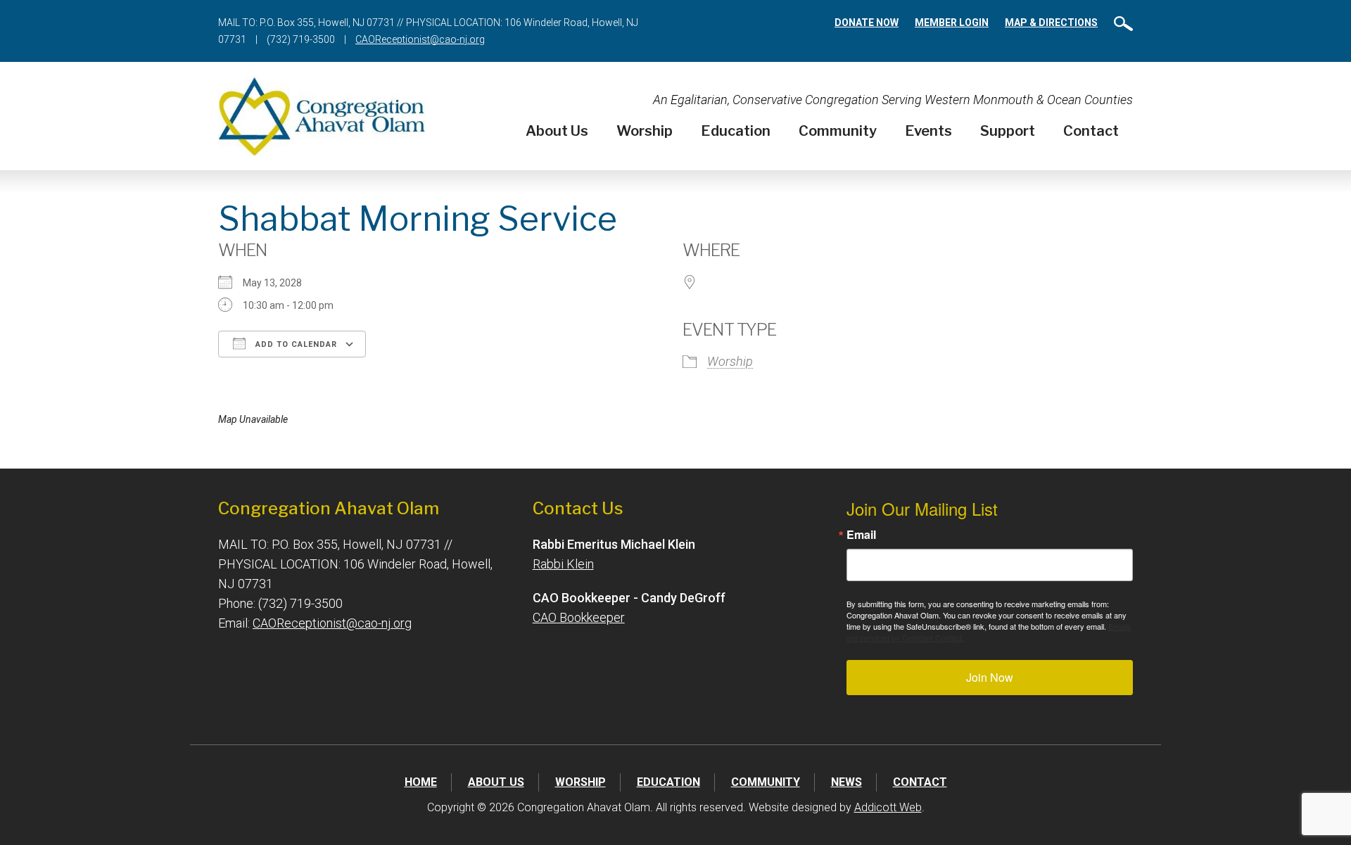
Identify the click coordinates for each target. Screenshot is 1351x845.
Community (838, 130)
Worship (644, 130)
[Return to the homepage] (322, 116)
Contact (1091, 130)
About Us (557, 130)
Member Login (952, 22)
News (846, 782)
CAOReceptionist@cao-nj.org (420, 39)
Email (861, 534)
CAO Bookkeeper (579, 617)
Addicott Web (888, 807)
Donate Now (867, 22)
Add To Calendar (295, 344)
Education (735, 130)
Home (421, 782)
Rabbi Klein (563, 564)
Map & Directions (1051, 22)
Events (928, 130)
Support (1007, 130)
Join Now (989, 677)
